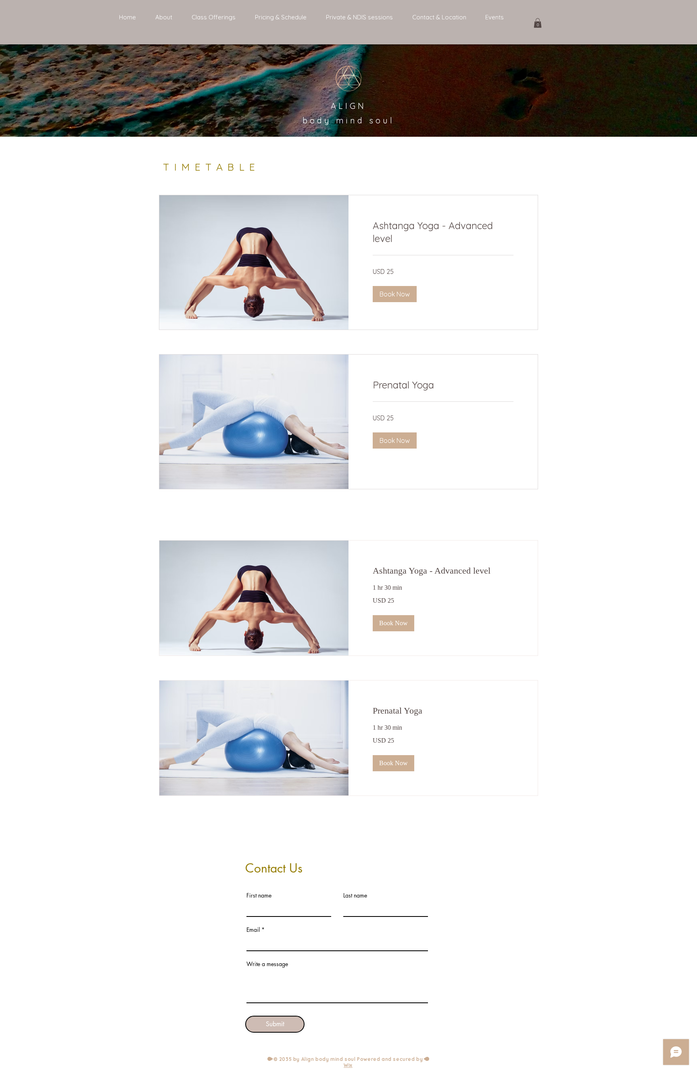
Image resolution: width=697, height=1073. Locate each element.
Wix (348, 1065)
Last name (355, 895)
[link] (443, 232)
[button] (538, 23)
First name (258, 895)
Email (253, 930)
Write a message (267, 964)
